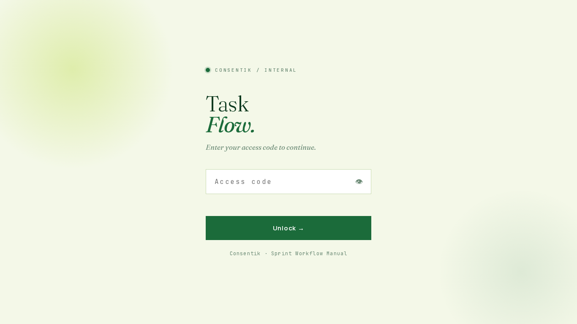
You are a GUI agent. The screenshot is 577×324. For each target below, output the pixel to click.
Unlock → (289, 228)
